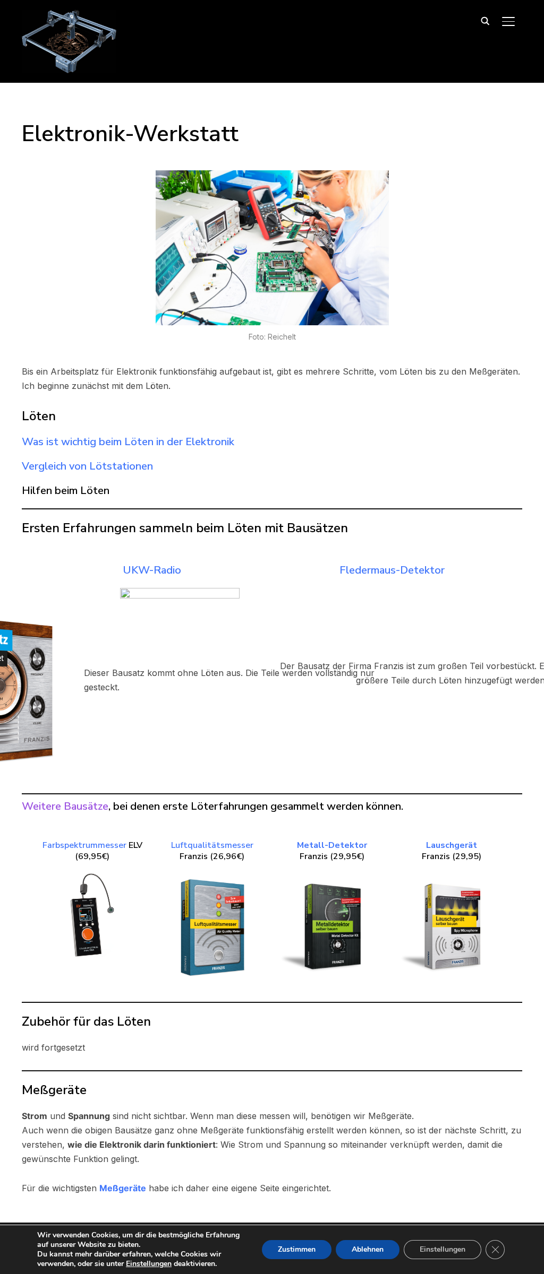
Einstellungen (149, 1264)
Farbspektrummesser (84, 845)
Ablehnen (368, 1249)
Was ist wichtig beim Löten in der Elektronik (128, 442)
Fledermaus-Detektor (392, 570)
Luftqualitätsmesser (212, 845)
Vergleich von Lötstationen (87, 466)
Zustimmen (297, 1249)
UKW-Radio (152, 570)
